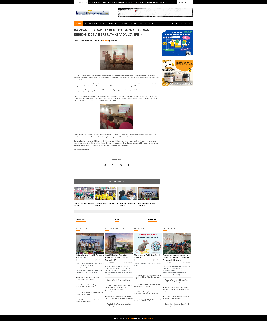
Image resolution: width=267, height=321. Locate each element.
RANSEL (79, 10)
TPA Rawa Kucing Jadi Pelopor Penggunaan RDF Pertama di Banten (146, 292)
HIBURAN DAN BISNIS (136, 23)
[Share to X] (105, 164)
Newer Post (81, 219)
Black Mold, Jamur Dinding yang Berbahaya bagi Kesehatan (87, 278)
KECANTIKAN (123, 23)
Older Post (152, 219)
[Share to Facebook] (128, 164)
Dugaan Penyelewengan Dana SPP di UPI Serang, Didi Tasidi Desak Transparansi (177, 305)
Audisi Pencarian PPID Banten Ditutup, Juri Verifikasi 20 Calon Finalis (148, 300)
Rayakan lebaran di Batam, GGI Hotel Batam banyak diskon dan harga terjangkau (119, 297)
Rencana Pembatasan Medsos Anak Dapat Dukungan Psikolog (175, 281)
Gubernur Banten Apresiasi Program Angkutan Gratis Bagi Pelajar (176, 297)
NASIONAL (112, 23)
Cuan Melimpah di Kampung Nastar (118, 280)
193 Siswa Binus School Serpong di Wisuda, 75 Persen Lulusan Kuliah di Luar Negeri (176, 289)
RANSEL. (131, 318)
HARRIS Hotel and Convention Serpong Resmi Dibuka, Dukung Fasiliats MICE (116, 257)
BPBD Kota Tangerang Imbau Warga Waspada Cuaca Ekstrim (147, 285)
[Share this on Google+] (113, 164)
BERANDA (78, 23)
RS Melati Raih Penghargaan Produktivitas (145, 2)
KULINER (103, 23)
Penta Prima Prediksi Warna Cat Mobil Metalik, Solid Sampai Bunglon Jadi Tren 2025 (147, 277)
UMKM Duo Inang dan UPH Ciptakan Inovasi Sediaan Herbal (89, 300)
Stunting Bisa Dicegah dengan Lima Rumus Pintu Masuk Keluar (88, 286)
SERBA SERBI (149, 23)
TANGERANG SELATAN (90, 23)
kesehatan (105, 41)
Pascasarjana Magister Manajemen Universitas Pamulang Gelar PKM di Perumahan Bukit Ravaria (176, 257)
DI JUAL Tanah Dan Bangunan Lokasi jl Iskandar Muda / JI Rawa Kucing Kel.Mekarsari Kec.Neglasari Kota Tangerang (118, 288)
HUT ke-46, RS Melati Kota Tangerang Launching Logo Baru (89, 293)
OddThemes (148, 318)
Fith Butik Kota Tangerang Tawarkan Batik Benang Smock (118, 305)
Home (117, 219)
